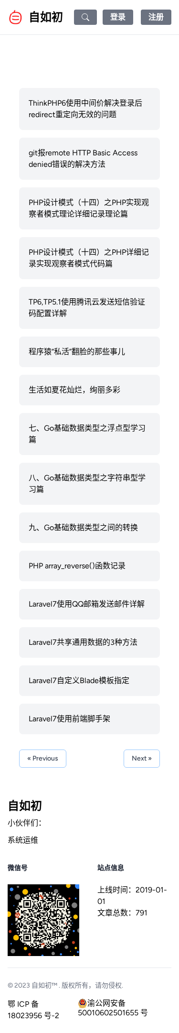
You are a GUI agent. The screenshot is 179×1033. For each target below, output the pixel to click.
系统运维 (23, 840)
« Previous (42, 758)
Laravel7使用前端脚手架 (69, 718)
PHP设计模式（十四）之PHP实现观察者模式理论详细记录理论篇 (89, 208)
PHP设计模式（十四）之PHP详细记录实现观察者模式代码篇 (89, 258)
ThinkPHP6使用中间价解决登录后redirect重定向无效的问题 (85, 108)
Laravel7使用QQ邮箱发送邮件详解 (87, 604)
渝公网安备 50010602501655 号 (113, 1003)
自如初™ (44, 985)
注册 (156, 17)
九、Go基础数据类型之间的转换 (83, 527)
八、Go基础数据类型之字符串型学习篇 (87, 483)
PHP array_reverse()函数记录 (77, 565)
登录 (118, 17)
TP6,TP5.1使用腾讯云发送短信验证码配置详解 (87, 307)
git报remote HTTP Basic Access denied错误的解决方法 (83, 158)
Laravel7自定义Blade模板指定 (79, 680)
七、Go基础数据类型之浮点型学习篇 (87, 434)
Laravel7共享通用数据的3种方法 (83, 642)
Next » (142, 758)
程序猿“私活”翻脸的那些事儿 (77, 351)
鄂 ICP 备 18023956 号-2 (33, 1010)
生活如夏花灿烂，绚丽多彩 (74, 389)
